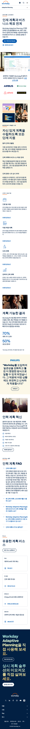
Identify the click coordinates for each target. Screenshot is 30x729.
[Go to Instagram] (17, 700)
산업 (3, 710)
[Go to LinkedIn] (9, 700)
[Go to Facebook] (13, 700)
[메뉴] (27, 3)
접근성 (19, 721)
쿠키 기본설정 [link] (14, 724)
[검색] (23, 3)
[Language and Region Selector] (20, 3)
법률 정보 (6, 721)
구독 (23, 721)
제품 (3, 706)
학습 (3, 713)
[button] (15, 468)
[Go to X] (6, 700)
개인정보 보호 (13, 721)
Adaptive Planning (7, 7)
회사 (3, 717)
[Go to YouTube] (20, 700)
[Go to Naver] (24, 700)
